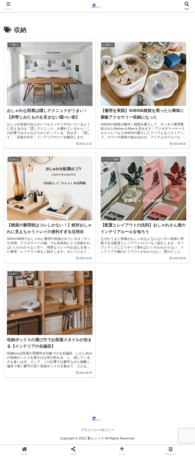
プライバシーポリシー (97, 430)
